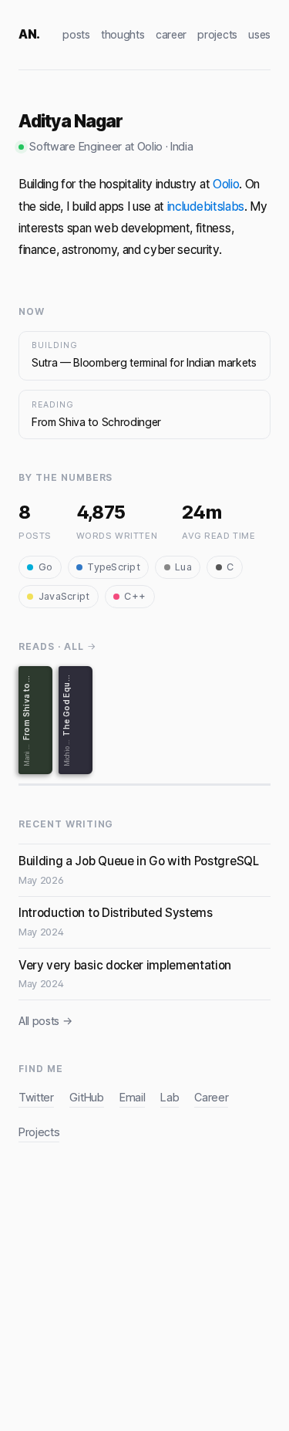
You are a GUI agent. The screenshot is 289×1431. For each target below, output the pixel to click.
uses (259, 34)
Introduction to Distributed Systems (115, 912)
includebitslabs (205, 206)
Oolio (226, 184)
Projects (38, 1131)
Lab (169, 1097)
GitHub (86, 1097)
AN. (29, 34)
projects (217, 34)
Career (211, 1097)
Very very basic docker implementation (124, 965)
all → (80, 646)
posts (75, 34)
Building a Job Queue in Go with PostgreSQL (138, 861)
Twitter (36, 1097)
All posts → (45, 1020)
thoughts (122, 34)
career (171, 34)
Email (132, 1097)
